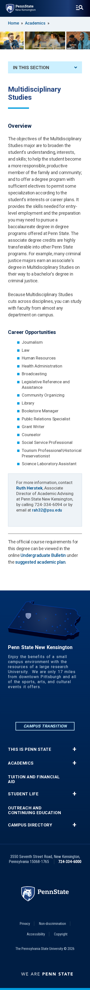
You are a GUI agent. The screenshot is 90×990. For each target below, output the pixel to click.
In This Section (31, 67)
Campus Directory (30, 825)
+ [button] (74, 749)
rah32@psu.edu (47, 510)
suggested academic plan (40, 562)
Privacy (25, 924)
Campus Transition (45, 726)
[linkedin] (19, 707)
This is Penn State (29, 749)
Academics (35, 23)
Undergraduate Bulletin (43, 555)
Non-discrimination (52, 924)
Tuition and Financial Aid (34, 779)
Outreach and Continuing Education (34, 810)
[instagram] (45, 707)
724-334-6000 (69, 861)
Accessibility (36, 934)
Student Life (23, 794)
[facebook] (32, 707)
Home (13, 23)
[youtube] (71, 707)
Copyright (61, 934)
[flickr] (58, 707)
